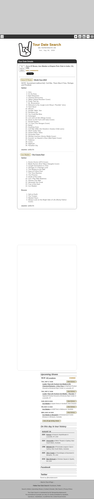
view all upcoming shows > (51, 421)
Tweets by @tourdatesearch (48, 478)
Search (24, 489)
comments (34, 70)
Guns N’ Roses (26, 80)
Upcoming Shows (37, 489)
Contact (46, 489)
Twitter (59, 485)
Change (72, 378)
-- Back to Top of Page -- (47, 482)
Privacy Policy (68, 489)
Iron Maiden (25, 155)
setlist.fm (31, 149)
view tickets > (71, 381)
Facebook (53, 485)
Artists (29, 489)
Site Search (59, 489)
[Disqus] (47, 276)
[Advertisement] (47, 17)
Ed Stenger (53, 492)
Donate (52, 489)
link (27, 70)
